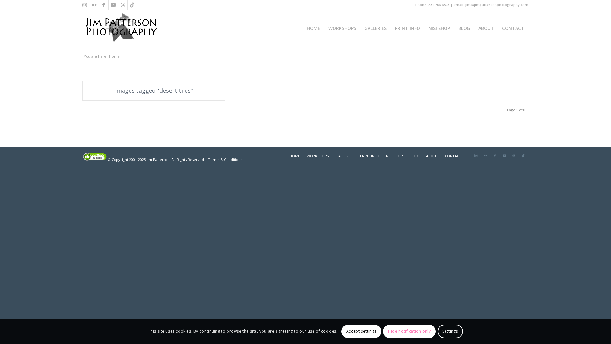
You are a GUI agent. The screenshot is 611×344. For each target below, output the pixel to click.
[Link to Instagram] (84, 5)
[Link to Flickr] (94, 5)
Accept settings (361, 331)
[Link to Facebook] (103, 5)
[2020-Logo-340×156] (121, 28)
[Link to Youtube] (113, 5)
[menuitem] (313, 28)
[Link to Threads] (122, 5)
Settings (450, 331)
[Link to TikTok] (132, 5)
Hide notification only (409, 331)
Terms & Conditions (225, 159)
